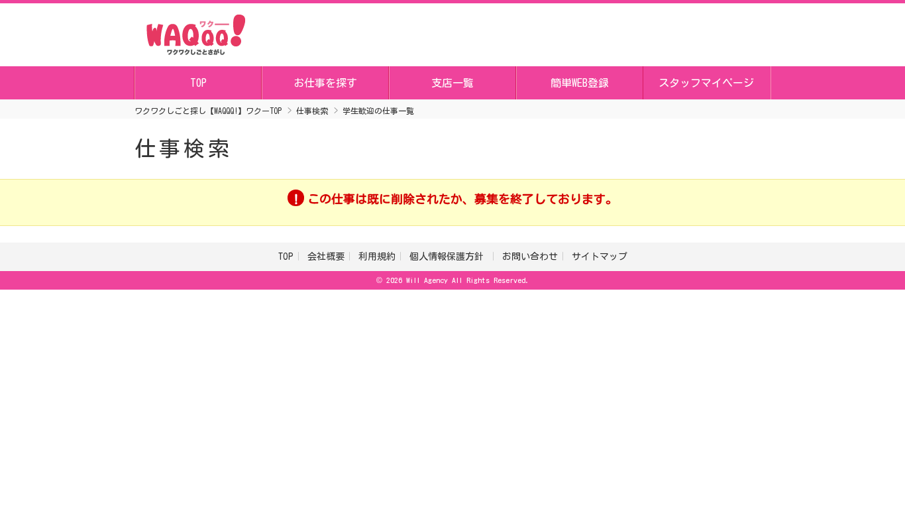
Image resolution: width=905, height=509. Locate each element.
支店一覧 (452, 83)
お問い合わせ (530, 256)
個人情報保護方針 (448, 256)
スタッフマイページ (706, 83)
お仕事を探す (325, 83)
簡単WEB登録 (580, 83)
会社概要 (326, 256)
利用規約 (377, 256)
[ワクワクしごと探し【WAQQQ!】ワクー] (195, 32)
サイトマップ (599, 256)
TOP (198, 83)
